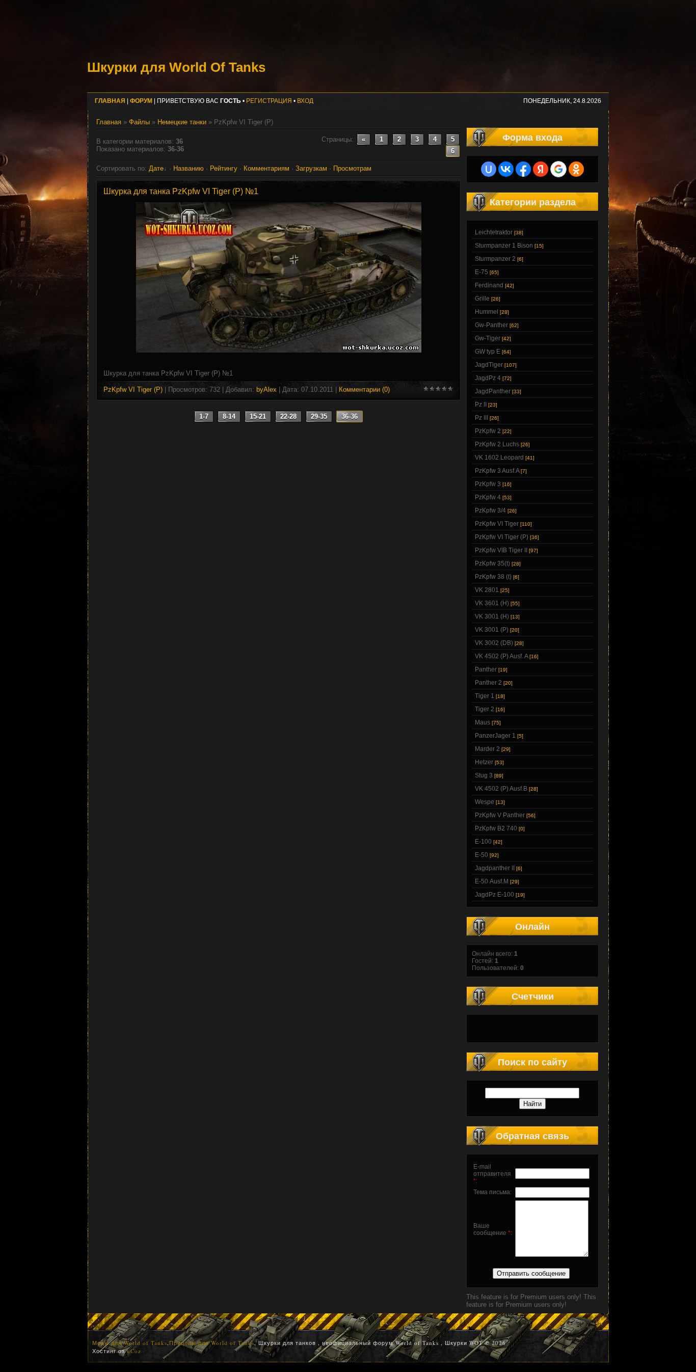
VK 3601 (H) (492, 603)
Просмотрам (352, 168)
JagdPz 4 (488, 378)
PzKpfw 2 (488, 431)
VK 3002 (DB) (494, 643)
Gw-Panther (491, 325)
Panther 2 (488, 682)
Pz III (481, 417)
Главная (108, 122)
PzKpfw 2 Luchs (497, 444)
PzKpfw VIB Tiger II (501, 550)
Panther (486, 669)
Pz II (481, 404)
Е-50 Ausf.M (491, 881)
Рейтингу (223, 168)
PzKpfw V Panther (500, 815)
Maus (482, 722)
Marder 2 (487, 748)
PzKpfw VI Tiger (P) (133, 389)
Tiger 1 (484, 696)
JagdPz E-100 (494, 894)
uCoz (134, 1351)
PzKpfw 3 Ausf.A (497, 470)
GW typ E (487, 351)
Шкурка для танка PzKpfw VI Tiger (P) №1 (180, 191)
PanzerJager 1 (495, 735)
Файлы (139, 122)
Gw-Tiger (487, 338)
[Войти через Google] (558, 169)
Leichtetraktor (494, 232)
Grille (482, 298)
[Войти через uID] (488, 169)
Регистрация (269, 100)
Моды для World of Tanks (129, 1343)
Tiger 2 (484, 709)
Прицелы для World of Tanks (211, 1343)
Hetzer (484, 762)
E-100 (483, 841)
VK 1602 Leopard (499, 457)
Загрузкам (311, 168)
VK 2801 (487, 590)
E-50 (481, 854)
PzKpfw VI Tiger (497, 523)
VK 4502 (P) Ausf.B (501, 788)
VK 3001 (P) (491, 629)
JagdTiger (489, 364)
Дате (156, 168)
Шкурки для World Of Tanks (176, 67)
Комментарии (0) (364, 389)
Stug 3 (484, 775)
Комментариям (266, 168)
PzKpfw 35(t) (492, 563)
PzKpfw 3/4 (490, 510)
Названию (188, 168)
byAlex (266, 389)
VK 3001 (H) (492, 616)
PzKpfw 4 (488, 497)
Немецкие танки (181, 122)
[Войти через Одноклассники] (576, 169)
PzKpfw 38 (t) (493, 576)
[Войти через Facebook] (523, 169)
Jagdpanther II (495, 868)
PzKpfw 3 (488, 484)
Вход (305, 100)
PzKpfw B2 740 (496, 828)
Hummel (486, 311)
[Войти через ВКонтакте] (506, 169)
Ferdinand (489, 285)
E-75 (481, 272)
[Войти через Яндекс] (540, 169)
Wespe (484, 801)
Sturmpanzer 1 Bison (504, 245)
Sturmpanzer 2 (495, 258)
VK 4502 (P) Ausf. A (501, 656)
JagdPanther (493, 391)
